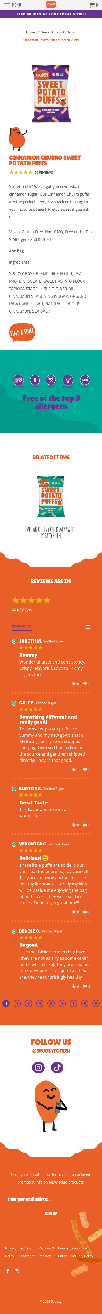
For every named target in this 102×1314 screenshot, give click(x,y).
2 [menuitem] (17, 1003)
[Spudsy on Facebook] (8, 1271)
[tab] (22, 627)
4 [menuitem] (40, 1003)
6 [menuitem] (62, 1003)
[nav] (12, 5)
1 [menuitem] (6, 1003)
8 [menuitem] (85, 1003)
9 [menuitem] (96, 1003)
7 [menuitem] (73, 1003)
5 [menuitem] (51, 1003)
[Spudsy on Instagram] (17, 1271)
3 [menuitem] (29, 1003)
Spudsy (56, 1301)
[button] (73, 684)
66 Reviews (44, 172)
